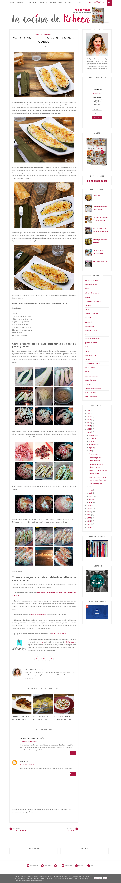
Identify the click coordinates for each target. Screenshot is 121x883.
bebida (87, 297)
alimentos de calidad (92, 280)
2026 (89, 410)
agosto (91, 448)
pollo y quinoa (41, 593)
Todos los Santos (91, 397)
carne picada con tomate (55, 593)
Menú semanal (32, 3)
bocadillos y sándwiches (93, 301)
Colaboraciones (56, 3)
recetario (88, 384)
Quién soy (43, 3)
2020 (89, 429)
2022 (89, 423)
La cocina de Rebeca (34, 669)
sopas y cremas (90, 392)
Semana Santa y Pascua (93, 388)
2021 (89, 426)
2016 (89, 512)
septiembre (93, 445)
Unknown (24, 761)
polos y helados (90, 380)
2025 (89, 413)
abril (90, 493)
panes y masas (90, 368)
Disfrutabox (70, 642)
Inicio (12, 3)
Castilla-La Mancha (91, 314)
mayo (91, 490)
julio (90, 451)
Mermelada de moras (100, 261)
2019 (89, 432)
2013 (89, 521)
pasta (87, 372)
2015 (89, 515)
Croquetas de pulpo (95, 484)
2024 (89, 416)
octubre (91, 441)
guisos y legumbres (91, 343)
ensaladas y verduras (44, 34)
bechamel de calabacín (38, 615)
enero (91, 502)
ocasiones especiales (92, 363)
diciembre (92, 435)
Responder (72, 753)
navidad (87, 359)
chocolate (88, 318)
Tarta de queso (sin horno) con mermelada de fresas (100, 231)
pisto (65, 593)
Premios (68, 3)
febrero (91, 499)
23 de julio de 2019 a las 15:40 (28, 741)
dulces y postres (90, 326)
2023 (89, 420)
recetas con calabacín (58, 634)
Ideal (41, 642)
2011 (89, 527)
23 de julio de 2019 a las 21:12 (28, 764)
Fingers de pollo (94, 454)
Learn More (97, 878)
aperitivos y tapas (91, 285)
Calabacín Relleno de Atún (32, 738)
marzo (91, 496)
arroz (87, 289)
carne (87, 309)
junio (90, 487)
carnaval (88, 305)
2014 (89, 518)
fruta (86, 334)
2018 (89, 505)
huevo (87, 351)
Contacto (77, 3)
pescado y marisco (91, 376)
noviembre (92, 438)
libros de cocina (90, 355)
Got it (105, 878)
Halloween (88, 347)
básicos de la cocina (92, 293)
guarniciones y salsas (92, 339)
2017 (89, 509)
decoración (88, 322)
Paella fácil (96, 196)
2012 (89, 524)
